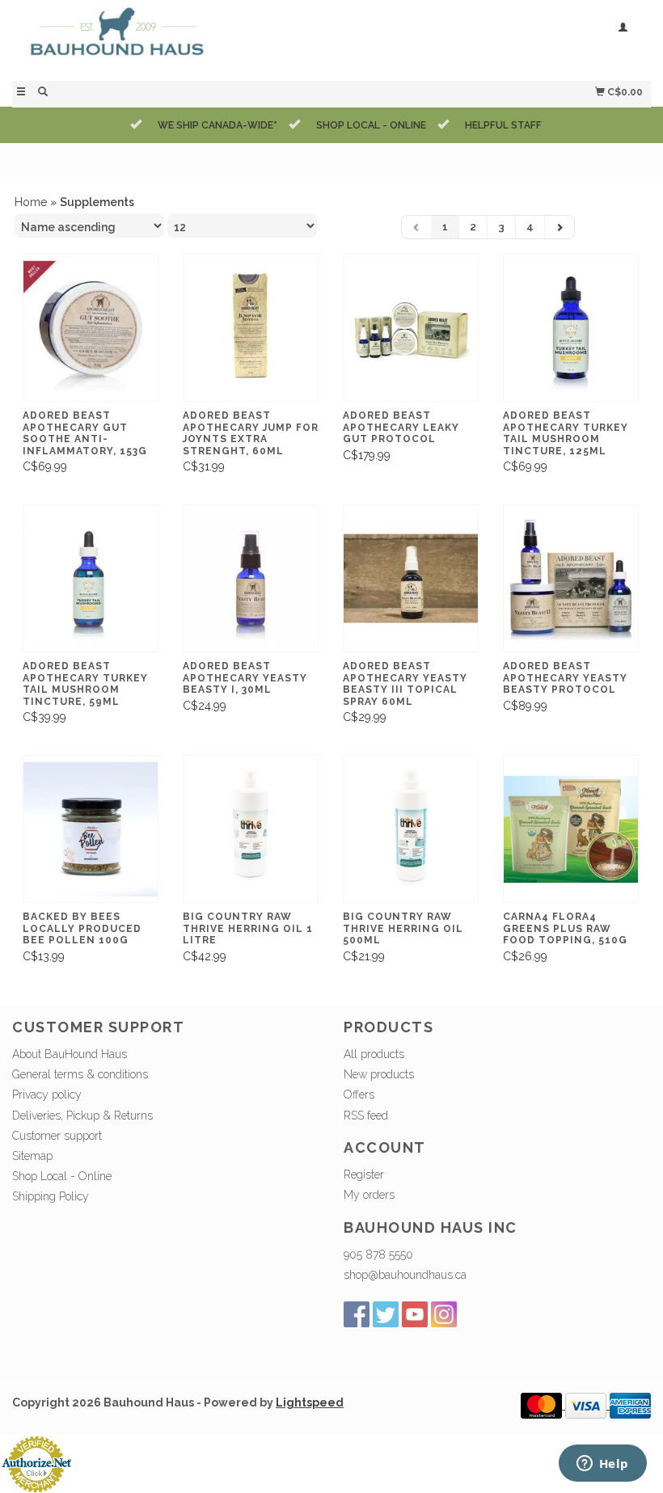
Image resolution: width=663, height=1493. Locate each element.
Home (31, 202)
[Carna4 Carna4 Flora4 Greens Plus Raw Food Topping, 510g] (571, 829)
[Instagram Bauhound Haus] (444, 1314)
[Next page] (559, 227)
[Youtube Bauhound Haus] (415, 1314)
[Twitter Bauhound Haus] (386, 1314)
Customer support (57, 1135)
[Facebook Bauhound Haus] (357, 1314)
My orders (369, 1194)
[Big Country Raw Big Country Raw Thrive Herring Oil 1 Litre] (251, 829)
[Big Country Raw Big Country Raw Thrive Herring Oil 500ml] (411, 829)
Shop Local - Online (62, 1176)
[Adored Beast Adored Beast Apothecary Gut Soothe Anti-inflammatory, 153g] (90, 328)
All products (374, 1054)
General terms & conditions (80, 1074)
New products (379, 1074)
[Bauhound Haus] (171, 38)
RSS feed (366, 1115)
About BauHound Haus (69, 1054)
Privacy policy (47, 1094)
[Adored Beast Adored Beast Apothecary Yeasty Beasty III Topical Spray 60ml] (411, 578)
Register (364, 1174)
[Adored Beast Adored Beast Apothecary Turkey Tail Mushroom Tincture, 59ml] (90, 578)
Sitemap (32, 1155)
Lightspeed (310, 1402)
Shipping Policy (50, 1196)
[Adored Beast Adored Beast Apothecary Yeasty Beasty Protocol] (571, 578)
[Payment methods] (543, 1404)
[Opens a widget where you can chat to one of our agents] (602, 1464)
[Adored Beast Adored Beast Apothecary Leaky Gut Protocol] (411, 328)
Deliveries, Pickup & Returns (82, 1115)
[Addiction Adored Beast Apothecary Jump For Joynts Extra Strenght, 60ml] (251, 328)
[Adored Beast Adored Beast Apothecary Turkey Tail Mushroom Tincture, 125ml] (571, 328)
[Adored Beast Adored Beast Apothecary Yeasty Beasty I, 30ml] (251, 578)
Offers (359, 1094)
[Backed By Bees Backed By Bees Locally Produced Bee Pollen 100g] (90, 829)
